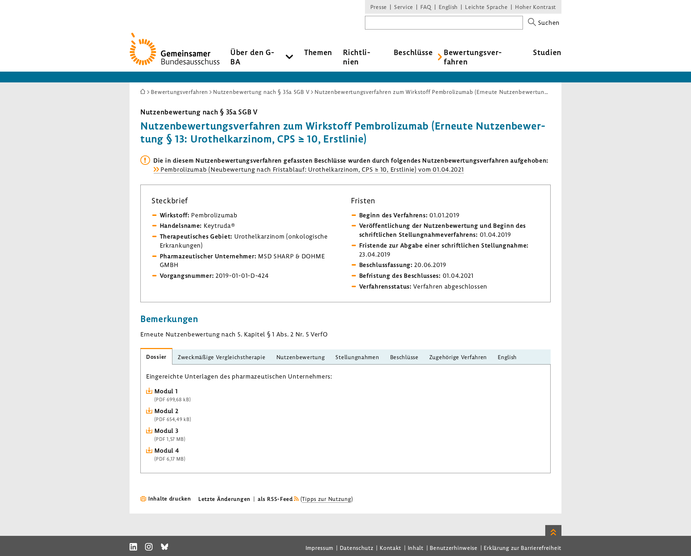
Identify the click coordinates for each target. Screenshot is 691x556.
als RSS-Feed (275, 498)
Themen (318, 52)
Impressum (319, 547)
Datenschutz (357, 547)
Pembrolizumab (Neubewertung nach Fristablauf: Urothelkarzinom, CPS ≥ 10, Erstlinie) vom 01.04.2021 (312, 169)
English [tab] (507, 357)
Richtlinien (356, 57)
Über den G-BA (252, 57)
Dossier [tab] (156, 356)
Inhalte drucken (169, 498)
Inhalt (416, 547)
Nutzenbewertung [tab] (300, 357)
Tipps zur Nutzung (326, 498)
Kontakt (390, 547)
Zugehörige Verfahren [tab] (458, 357)
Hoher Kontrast (535, 6)
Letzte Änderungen (224, 498)
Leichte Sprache (486, 6)
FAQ (426, 6)
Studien (547, 52)
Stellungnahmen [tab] (357, 357)
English (448, 6)
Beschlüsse (413, 52)
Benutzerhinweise (454, 547)
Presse (378, 6)
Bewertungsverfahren (473, 57)
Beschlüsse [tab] (404, 357)
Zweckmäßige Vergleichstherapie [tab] (222, 357)
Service (403, 6)
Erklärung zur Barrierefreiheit (522, 547)
